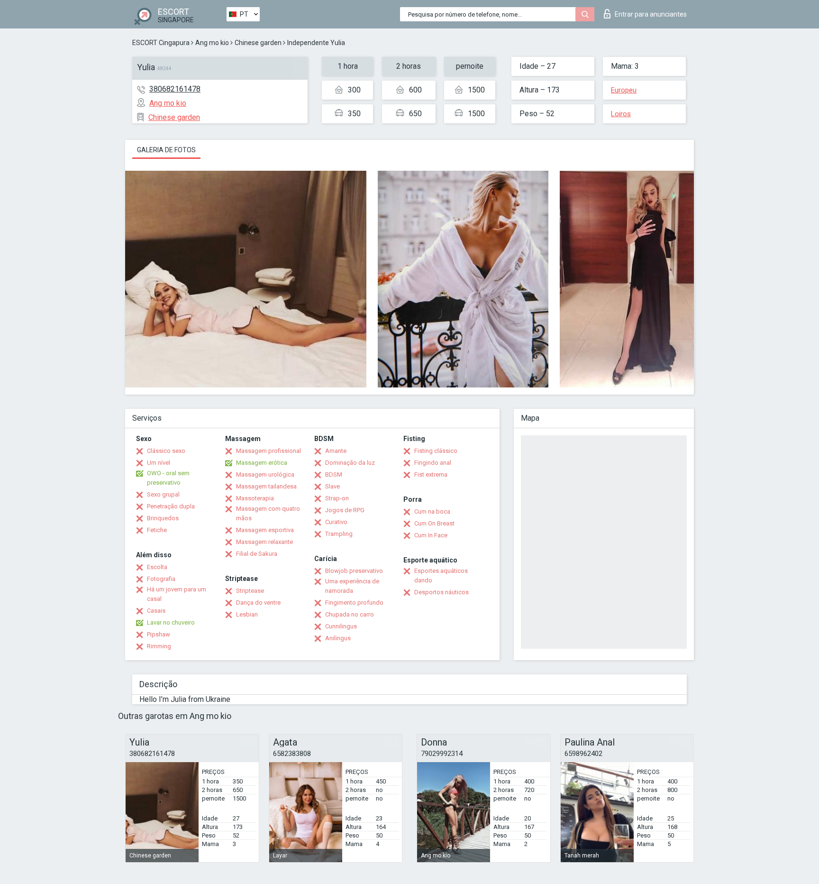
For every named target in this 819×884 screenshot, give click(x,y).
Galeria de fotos (166, 150)
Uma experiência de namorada (352, 586)
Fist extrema (430, 474)
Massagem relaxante (264, 541)
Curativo (336, 521)
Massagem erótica (261, 462)
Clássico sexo (166, 450)
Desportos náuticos (441, 592)
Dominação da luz (350, 462)
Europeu (624, 90)
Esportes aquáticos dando (441, 575)
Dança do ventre (258, 602)
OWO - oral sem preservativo (168, 478)
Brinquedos (163, 518)
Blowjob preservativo (354, 570)
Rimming (159, 646)
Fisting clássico (435, 450)
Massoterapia (255, 498)
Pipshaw (158, 634)
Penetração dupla (171, 506)
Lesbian (247, 614)
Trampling (339, 533)
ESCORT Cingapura (161, 42)
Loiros (621, 114)
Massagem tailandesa (266, 486)
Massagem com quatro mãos (268, 513)
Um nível (158, 462)
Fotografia (161, 578)
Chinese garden (258, 42)
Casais (156, 610)
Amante (335, 450)
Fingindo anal (432, 462)
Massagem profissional (268, 450)
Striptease (250, 590)
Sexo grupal (163, 494)
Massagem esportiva (265, 530)
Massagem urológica (265, 474)
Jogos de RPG (344, 510)
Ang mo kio (212, 42)
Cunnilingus (341, 626)
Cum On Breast (434, 523)
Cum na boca (432, 511)
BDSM (333, 474)
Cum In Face (430, 535)
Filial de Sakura (256, 553)
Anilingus (338, 638)
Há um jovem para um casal (176, 594)
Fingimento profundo (354, 602)
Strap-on (337, 498)
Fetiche (157, 530)
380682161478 (174, 88)
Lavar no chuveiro (171, 622)
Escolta (157, 567)
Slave (332, 486)
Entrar (651, 14)
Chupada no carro (349, 614)
